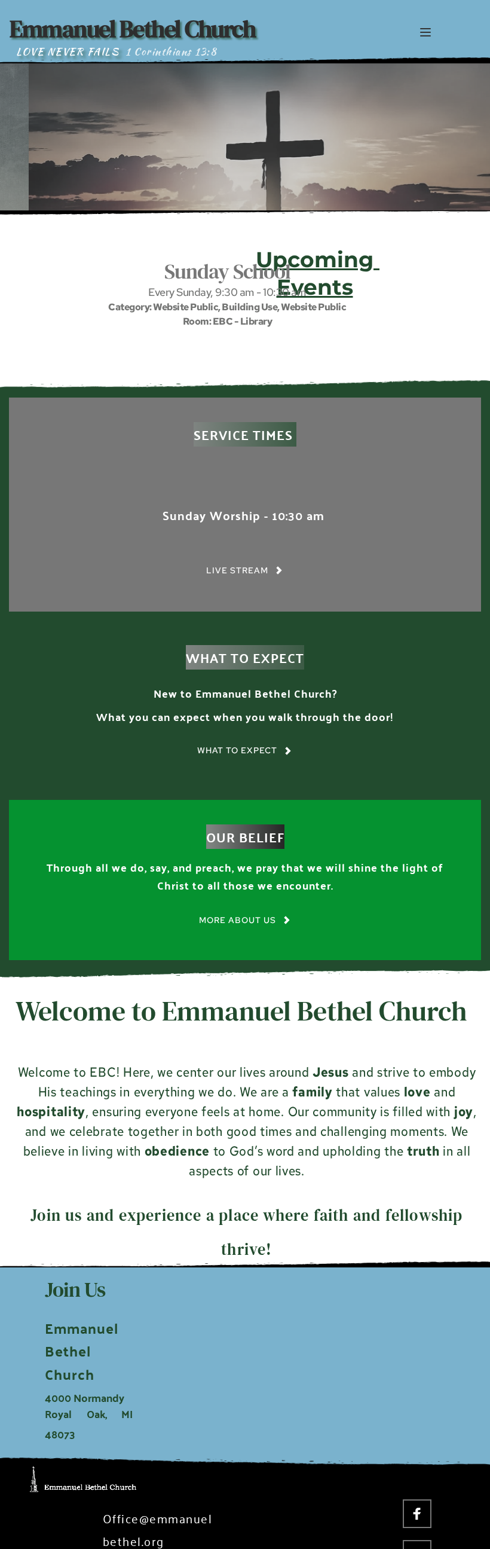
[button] (425, 32)
